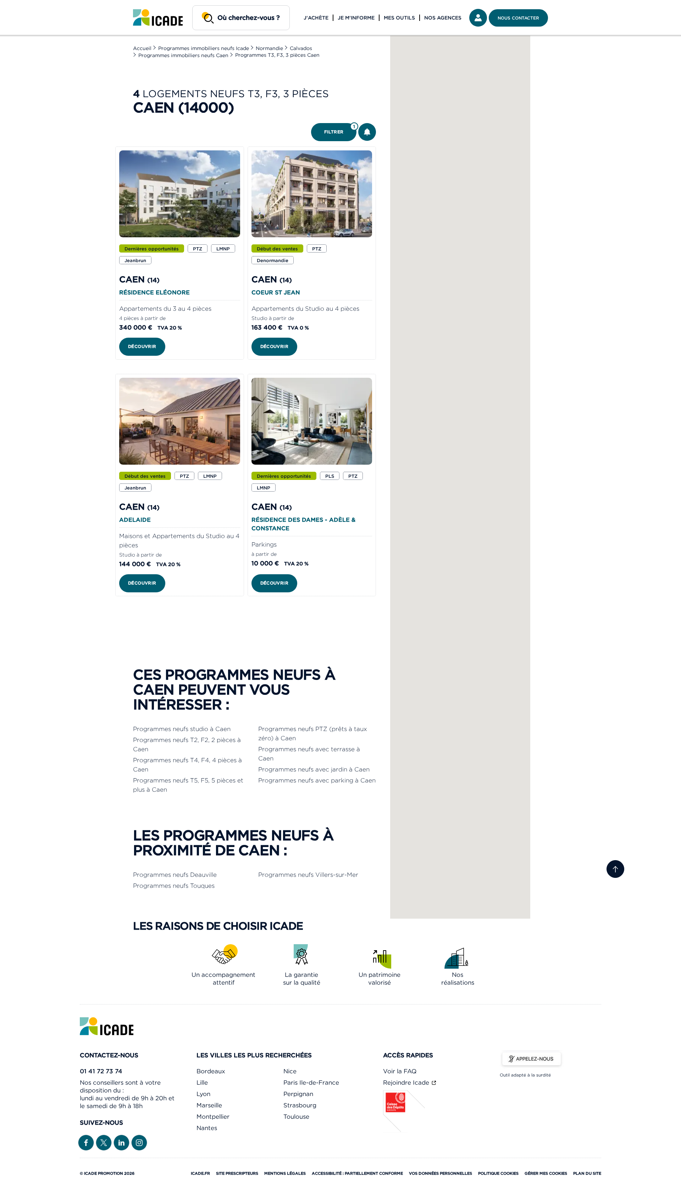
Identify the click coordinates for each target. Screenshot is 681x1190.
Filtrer (339, 129)
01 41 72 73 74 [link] (101, 1071)
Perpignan (298, 1094)
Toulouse (296, 1116)
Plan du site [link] (587, 1173)
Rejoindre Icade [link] (407, 1082)
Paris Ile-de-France (311, 1082)
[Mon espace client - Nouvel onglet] (478, 18)
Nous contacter (518, 18)
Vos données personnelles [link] (440, 1173)
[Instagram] (139, 1142)
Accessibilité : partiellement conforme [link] (357, 1173)
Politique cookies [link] (498, 1173)
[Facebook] (86, 1142)
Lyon (203, 1094)
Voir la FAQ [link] (399, 1071)
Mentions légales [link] (285, 1173)
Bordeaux (210, 1071)
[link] (158, 17)
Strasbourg (299, 1105)
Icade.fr (200, 1173)
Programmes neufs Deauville (175, 875)
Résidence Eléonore (154, 292)
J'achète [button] (316, 18)
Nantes (206, 1128)
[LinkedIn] (121, 1142)
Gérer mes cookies (546, 1173)
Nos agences (442, 18)
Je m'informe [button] (356, 18)
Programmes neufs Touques (174, 886)
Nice (290, 1071)
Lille (202, 1082)
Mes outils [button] (399, 18)
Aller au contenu (28, 6)
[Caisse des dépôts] (404, 1131)
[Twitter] (104, 1142)
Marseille (209, 1105)
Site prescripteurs (237, 1173)
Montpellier (212, 1116)
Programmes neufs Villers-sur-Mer (308, 875)
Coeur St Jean (275, 292)
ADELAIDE (135, 519)
